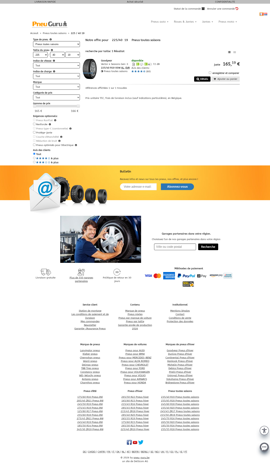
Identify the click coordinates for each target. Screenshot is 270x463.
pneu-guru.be (142, 457)
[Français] (261, 14)
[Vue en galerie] (234, 52)
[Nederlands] (265, 14)
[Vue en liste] (229, 52)
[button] (264, 430)
